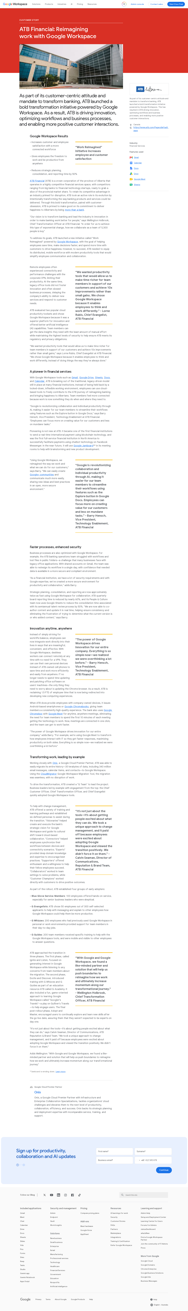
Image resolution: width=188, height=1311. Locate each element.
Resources (92, 4)
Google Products (78, 1299)
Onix (37, 1092)
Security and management (63, 1208)
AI (71, 4)
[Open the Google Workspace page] (15, 4)
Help (91, 1299)
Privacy (38, 1299)
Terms (48, 1299)
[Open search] (124, 4)
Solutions (36, 4)
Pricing (80, 4)
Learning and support (151, 1208)
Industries (62, 4)
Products (49, 4)
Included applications (30, 1208)
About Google (61, 1299)
